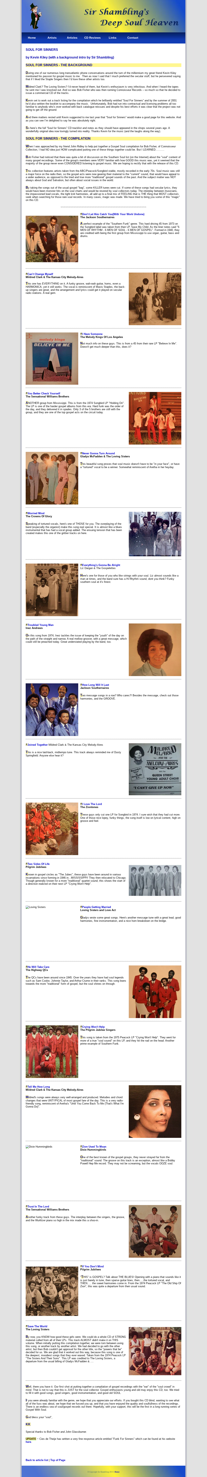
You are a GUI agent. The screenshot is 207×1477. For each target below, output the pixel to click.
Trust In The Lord (38, 1206)
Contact (132, 37)
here (28, 1441)
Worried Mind (35, 513)
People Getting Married (96, 907)
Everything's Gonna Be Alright (101, 565)
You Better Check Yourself (43, 393)
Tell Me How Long (38, 1086)
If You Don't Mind (93, 1266)
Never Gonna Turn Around (98, 453)
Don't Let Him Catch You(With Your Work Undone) (113, 214)
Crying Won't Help (93, 1026)
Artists (52, 37)
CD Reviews (92, 37)
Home (32, 37)
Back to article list (37, 1460)
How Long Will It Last (95, 684)
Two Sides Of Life (38, 863)
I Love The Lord (92, 804)
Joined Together (38, 744)
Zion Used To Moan (94, 1146)
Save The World (37, 1326)
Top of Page (57, 1460)
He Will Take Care (38, 966)
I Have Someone (92, 334)
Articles (72, 37)
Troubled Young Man (40, 624)
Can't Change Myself (40, 274)
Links (112, 37)
